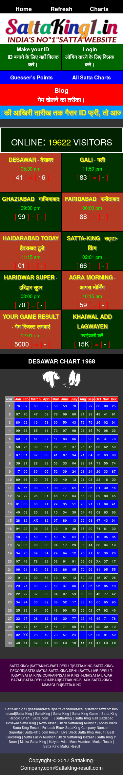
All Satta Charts (91, 77)
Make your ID (33, 49)
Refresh (61, 9)
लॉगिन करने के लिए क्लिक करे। (89, 60)
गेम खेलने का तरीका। (61, 99)
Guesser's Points (31, 77)
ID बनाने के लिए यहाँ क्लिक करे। (33, 60)
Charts (99, 9)
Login (90, 49)
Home (23, 9)
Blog (61, 90)
